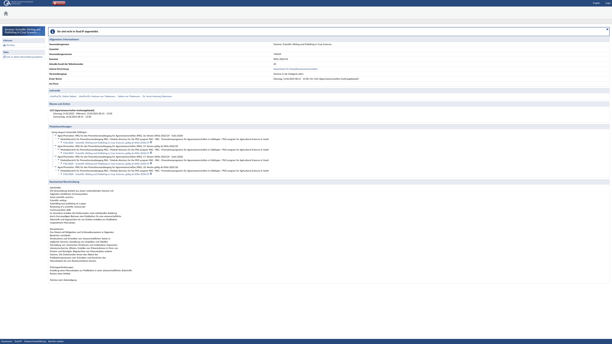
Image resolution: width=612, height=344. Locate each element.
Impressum (6, 341)
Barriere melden (56, 341)
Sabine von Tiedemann (129, 96)
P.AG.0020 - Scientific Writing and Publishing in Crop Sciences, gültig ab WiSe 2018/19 (106, 143)
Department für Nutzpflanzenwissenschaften (295, 69)
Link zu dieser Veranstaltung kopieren (24, 57)
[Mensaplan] (59, 4)
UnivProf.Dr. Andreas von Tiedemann (97, 96)
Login (608, 3)
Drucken (10, 45)
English (596, 3)
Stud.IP (18, 341)
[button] (607, 29)
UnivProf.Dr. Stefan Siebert (63, 96)
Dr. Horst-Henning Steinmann (157, 96)
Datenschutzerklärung (35, 341)
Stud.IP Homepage (601, 12)
